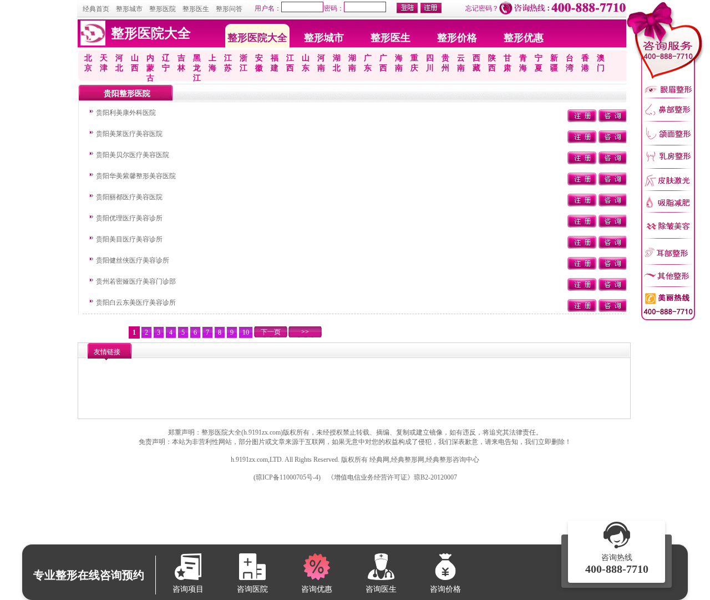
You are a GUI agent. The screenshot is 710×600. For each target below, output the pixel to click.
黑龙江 (197, 68)
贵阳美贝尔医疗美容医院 (132, 155)
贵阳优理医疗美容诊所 (129, 218)
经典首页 (96, 9)
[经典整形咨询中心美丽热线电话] (665, 319)
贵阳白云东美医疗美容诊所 (136, 302)
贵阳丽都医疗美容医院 (129, 197)
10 (245, 332)
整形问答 (229, 9)
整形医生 (195, 9)
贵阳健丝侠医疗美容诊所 (132, 260)
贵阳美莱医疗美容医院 (129, 134)
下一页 (271, 332)
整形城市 (129, 9)
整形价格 (457, 37)
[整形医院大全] (92, 43)
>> (305, 332)
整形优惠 (524, 37)
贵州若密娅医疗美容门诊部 (136, 281)
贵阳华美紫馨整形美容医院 (136, 176)
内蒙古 (150, 68)
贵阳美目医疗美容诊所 (129, 239)
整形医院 (162, 9)
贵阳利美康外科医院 (126, 113)
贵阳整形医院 (127, 93)
